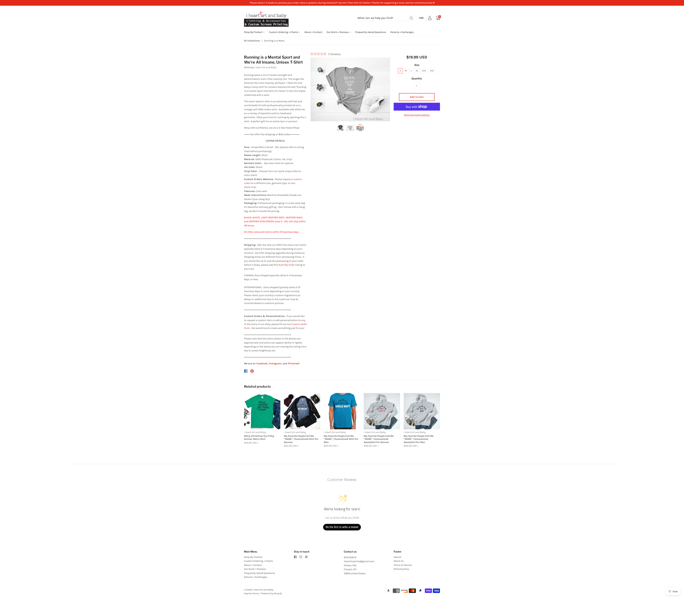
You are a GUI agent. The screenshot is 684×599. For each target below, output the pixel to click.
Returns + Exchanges (402, 32)
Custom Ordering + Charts (283, 32)
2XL (424, 70)
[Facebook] (246, 371)
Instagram (275, 363)
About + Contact (313, 32)
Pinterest (293, 363)
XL (417, 70)
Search (397, 557)
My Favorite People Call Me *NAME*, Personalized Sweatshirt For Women (379, 439)
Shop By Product (253, 32)
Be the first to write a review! (342, 527)
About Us (399, 560)
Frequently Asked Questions (370, 32)
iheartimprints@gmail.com (359, 561)
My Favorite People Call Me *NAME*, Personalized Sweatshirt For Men (419, 439)
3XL (432, 70)
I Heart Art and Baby (265, 67)
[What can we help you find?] (385, 18)
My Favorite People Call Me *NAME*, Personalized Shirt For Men (341, 439)
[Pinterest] (252, 371)
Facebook (262, 363)
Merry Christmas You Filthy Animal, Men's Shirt (259, 437)
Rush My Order (286, 264)
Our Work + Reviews (338, 32)
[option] (350, 89)
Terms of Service (403, 565)
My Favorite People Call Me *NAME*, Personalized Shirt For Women (301, 439)
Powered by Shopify (271, 593)
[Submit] (411, 18)
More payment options (416, 114)
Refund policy (401, 569)
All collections (252, 40)
